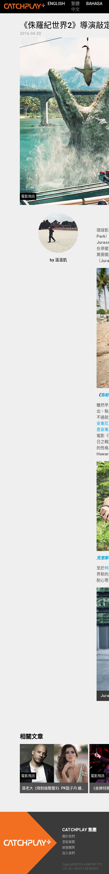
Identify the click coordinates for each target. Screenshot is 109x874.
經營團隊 (68, 848)
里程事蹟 (68, 842)
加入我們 (68, 853)
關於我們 (68, 836)
